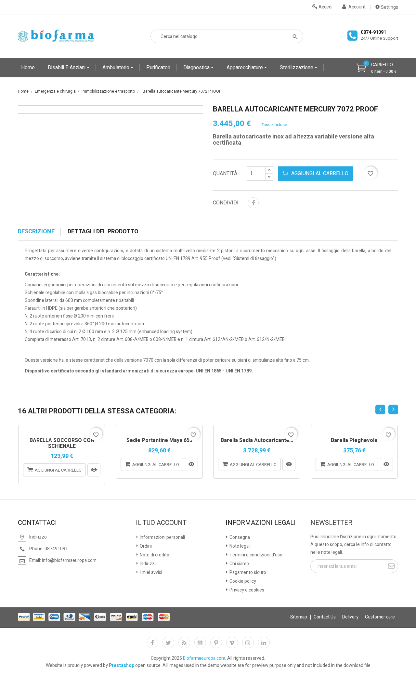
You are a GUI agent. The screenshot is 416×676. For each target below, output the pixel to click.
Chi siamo (238, 563)
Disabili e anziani (67, 68)
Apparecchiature (245, 68)
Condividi (253, 202)
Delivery (350, 617)
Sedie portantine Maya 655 (159, 441)
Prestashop (121, 665)
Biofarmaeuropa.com (204, 658)
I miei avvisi (150, 572)
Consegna (239, 537)
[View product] (93, 469)
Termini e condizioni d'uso (255, 555)
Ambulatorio (116, 68)
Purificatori (158, 68)
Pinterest (216, 642)
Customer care (380, 617)
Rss (184, 642)
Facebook (152, 642)
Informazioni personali (162, 537)
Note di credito (154, 555)
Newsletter (331, 522)
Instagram (248, 642)
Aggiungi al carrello (319, 173)
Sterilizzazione (297, 68)
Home (28, 68)
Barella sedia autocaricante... (257, 441)
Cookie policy (242, 581)
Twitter (168, 642)
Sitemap (298, 617)
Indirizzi (147, 563)
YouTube (200, 642)
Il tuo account (161, 522)
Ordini (145, 546)
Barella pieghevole (354, 441)
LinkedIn (264, 642)
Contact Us (325, 617)
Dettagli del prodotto (103, 232)
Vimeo (232, 642)
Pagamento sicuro (247, 572)
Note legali (239, 546)
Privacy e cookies (246, 590)
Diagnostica (197, 68)
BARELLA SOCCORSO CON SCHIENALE (62, 443)
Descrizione (36, 232)
